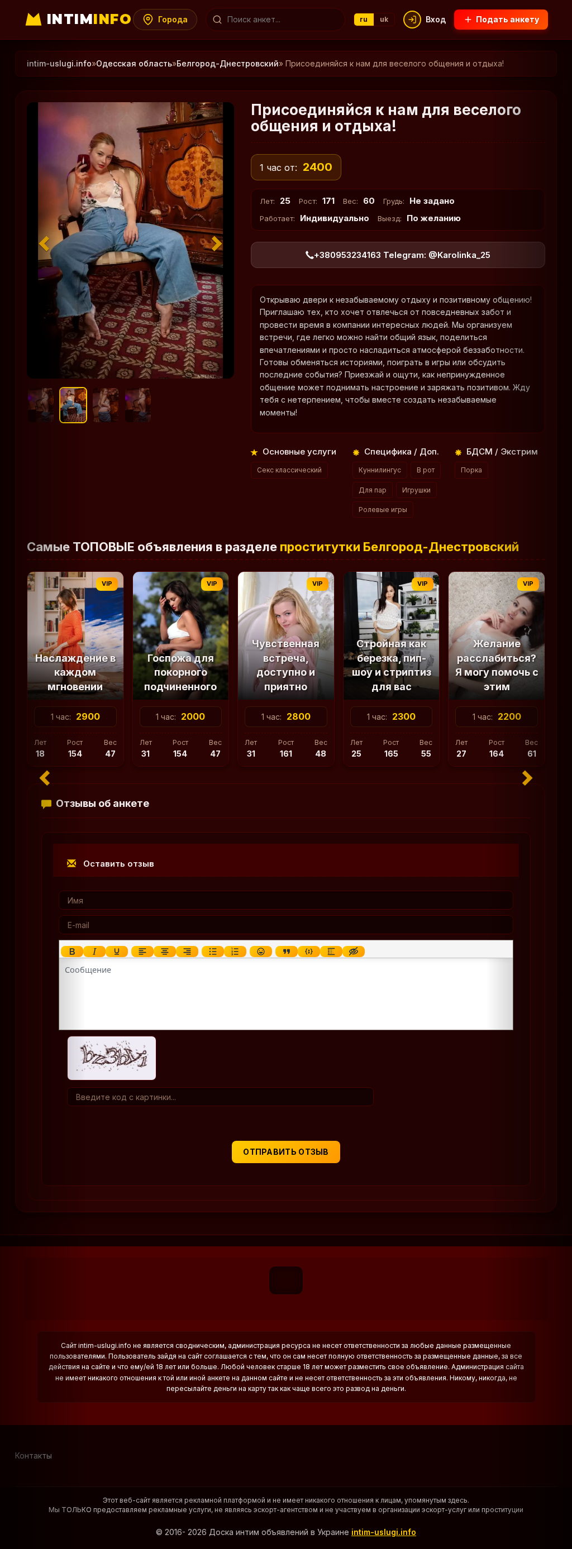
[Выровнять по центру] (165, 951)
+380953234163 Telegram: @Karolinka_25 (402, 255)
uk (384, 19)
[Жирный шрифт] (72, 951)
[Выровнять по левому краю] (142, 951)
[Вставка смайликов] (261, 951)
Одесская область (134, 63)
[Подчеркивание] (117, 951)
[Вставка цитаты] (286, 951)
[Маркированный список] (213, 951)
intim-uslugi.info (383, 1532)
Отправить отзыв (286, 1151)
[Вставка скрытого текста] (353, 951)
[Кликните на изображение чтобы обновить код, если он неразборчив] (111, 1057)
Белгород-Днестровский (228, 63)
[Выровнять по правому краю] (187, 951)
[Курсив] (94, 951)
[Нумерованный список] (235, 951)
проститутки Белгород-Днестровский (399, 546)
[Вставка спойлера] (331, 951)
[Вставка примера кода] (309, 951)
